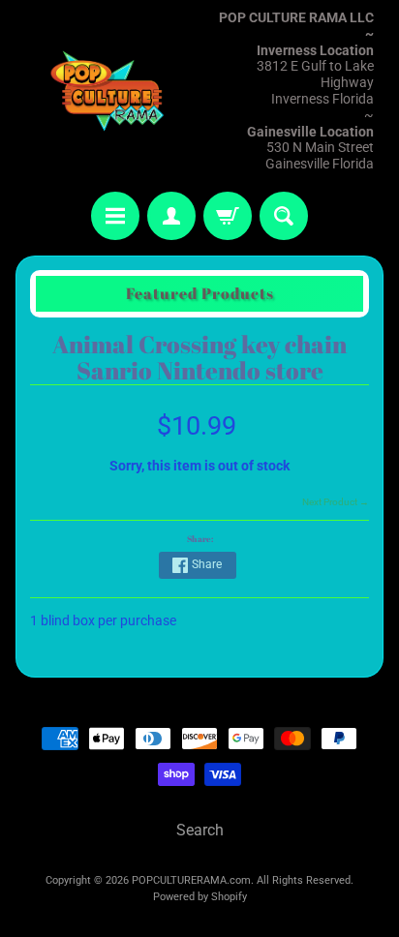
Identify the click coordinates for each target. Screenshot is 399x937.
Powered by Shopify (200, 897)
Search (200, 830)
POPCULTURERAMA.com (191, 880)
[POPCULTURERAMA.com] (107, 91)
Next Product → (335, 502)
